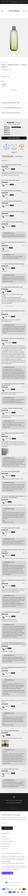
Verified (13, 152)
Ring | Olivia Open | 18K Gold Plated (13, 190)
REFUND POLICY (5, 839)
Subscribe (7, 828)
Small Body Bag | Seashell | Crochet (12, 164)
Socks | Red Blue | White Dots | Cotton (13, 408)
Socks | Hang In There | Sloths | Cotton (13, 287)
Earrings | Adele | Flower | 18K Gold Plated (14, 338)
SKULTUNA (4, 62)
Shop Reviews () (19, 156)
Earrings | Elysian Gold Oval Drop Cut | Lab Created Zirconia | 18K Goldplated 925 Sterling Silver (13, 643)
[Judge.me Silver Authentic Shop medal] (14, 147)
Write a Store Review (14, 138)
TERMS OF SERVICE (6, 844)
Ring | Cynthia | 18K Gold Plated (12, 471)
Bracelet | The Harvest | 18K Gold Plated (13, 222)
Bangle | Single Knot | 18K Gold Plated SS (14, 263)
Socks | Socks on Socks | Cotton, (12, 528)
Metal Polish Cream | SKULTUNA (12, 612)
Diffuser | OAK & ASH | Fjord (11, 769)
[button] (7, 127)
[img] (14, 122)
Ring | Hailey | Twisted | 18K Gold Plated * (14, 211)
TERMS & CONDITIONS (7, 841)
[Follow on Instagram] (6, 878)
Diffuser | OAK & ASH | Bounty (11, 180)
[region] (14, 800)
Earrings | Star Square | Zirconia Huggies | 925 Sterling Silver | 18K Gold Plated (13, 496)
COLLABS (3, 836)
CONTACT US (4, 849)
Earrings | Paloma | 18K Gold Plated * (13, 201)
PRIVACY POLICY (5, 846)
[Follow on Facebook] (2, 878)
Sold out (14, 90)
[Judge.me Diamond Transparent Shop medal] (7, 147)
